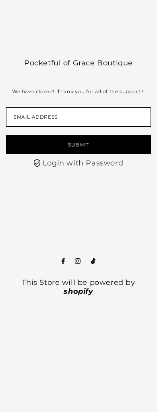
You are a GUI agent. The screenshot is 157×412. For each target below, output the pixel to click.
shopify (78, 291)
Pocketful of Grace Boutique (78, 63)
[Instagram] (78, 261)
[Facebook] (63, 261)
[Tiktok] (93, 261)
